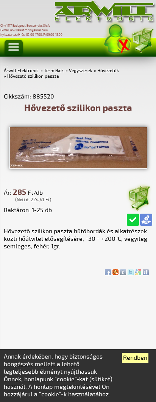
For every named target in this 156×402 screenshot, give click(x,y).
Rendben (135, 358)
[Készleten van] (133, 220)
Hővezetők (108, 71)
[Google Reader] (138, 270)
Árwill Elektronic (21, 71)
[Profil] (117, 39)
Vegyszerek (80, 71)
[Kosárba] (139, 197)
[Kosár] (142, 39)
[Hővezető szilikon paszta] (78, 167)
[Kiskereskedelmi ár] (146, 220)
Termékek (54, 71)
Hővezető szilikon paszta (33, 76)
